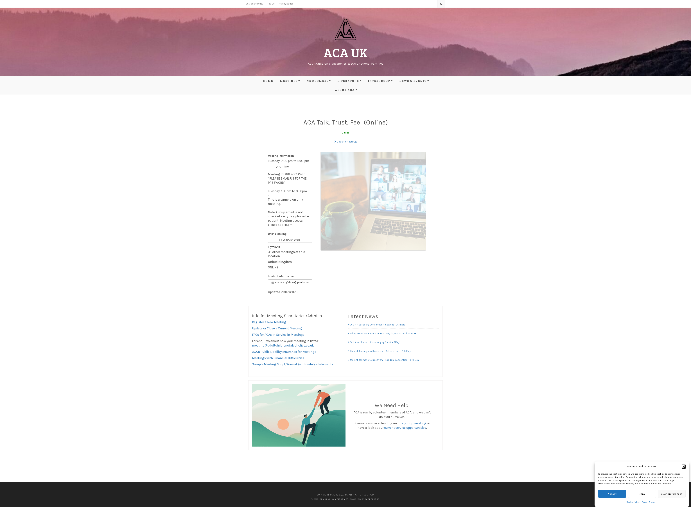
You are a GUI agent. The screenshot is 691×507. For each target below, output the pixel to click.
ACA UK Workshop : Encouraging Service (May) (374, 342)
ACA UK (345, 52)
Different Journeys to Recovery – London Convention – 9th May (383, 360)
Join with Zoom (292, 239)
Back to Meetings (346, 141)
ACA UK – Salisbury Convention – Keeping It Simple (376, 324)
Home (268, 81)
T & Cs (271, 3)
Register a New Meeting (269, 322)
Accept (612, 493)
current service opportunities (405, 428)
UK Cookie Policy (254, 3)
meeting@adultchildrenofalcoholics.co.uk (283, 345)
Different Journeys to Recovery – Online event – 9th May (379, 351)
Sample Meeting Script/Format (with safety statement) (292, 364)
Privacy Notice (649, 502)
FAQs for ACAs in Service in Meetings (278, 335)
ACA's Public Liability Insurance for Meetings (284, 352)
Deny (642, 493)
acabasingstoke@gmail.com (292, 282)
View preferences (671, 493)
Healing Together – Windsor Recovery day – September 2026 (382, 333)
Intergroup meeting (412, 423)
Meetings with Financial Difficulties (278, 358)
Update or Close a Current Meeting (277, 328)
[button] (684, 466)
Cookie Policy (633, 502)
